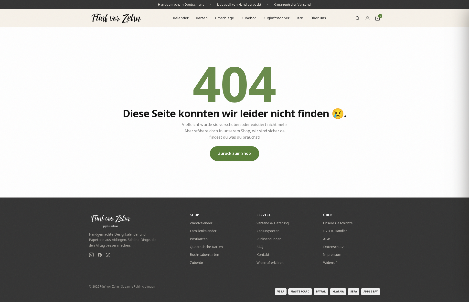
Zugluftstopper (276, 17)
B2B (300, 17)
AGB (326, 239)
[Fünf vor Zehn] (116, 18)
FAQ (259, 246)
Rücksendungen (268, 239)
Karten (202, 17)
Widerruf (330, 262)
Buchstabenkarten (204, 254)
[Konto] (367, 18)
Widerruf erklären (270, 262)
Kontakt (262, 254)
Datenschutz (333, 246)
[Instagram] (91, 255)
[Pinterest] (108, 255)
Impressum (332, 254)
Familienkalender (203, 231)
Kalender (181, 17)
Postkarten (199, 239)
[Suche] (357, 18)
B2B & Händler (335, 231)
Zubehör (248, 17)
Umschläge (224, 17)
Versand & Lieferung (272, 223)
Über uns (318, 17)
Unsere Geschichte (338, 223)
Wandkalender (201, 223)
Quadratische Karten (206, 246)
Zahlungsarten (267, 231)
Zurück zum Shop (234, 153)
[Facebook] (99, 255)
